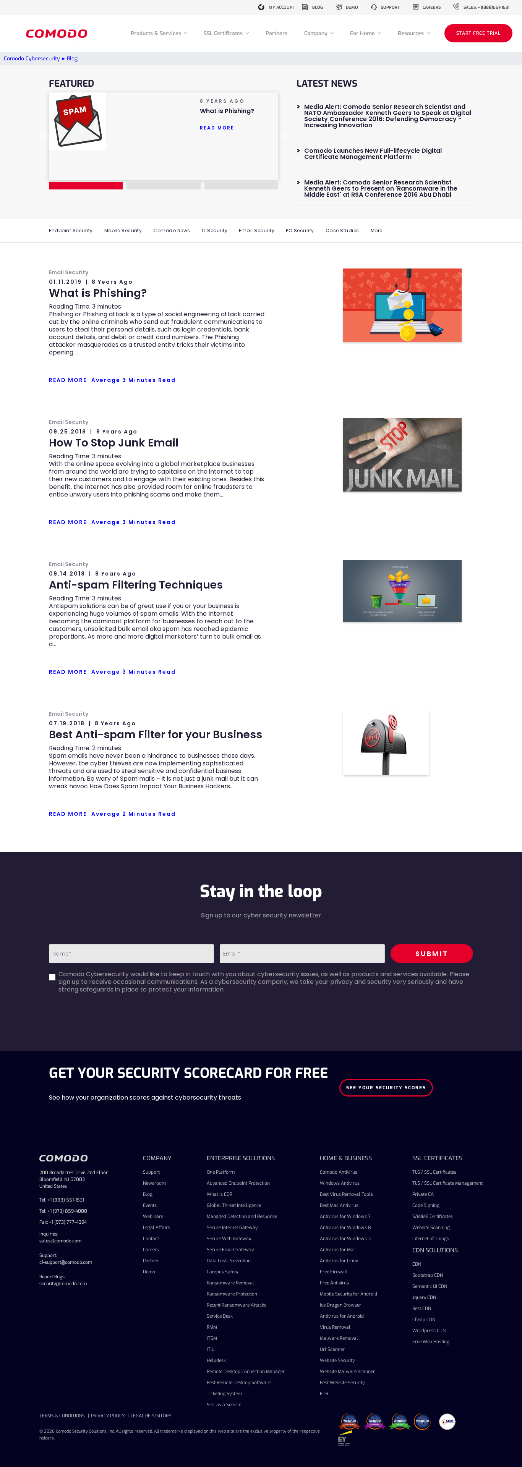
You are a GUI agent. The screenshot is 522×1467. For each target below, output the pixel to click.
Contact (151, 1239)
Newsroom (154, 1183)
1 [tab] (86, 185)
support (390, 7)
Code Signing (425, 1205)
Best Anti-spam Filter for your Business (155, 734)
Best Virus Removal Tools (346, 1194)
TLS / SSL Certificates (434, 1172)
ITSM (212, 1338)
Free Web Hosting (430, 1342)
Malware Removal (339, 1338)
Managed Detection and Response (242, 1216)
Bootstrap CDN (427, 1275)
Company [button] (316, 33)
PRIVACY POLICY (108, 1416)
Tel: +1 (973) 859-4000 (63, 1211)
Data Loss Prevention (229, 1261)
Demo (149, 1272)
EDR (324, 1394)
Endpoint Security (71, 230)
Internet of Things (430, 1239)
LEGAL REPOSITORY (151, 1416)
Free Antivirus (334, 1283)
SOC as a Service (224, 1405)
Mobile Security (123, 230)
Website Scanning (431, 1227)
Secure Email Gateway (230, 1250)
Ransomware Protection (232, 1294)
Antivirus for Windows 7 (345, 1216)
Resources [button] (411, 33)
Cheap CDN (423, 1320)
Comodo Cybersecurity (32, 58)
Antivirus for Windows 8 (345, 1227)
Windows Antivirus (340, 1183)
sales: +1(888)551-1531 (486, 7)
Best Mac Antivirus (339, 1205)
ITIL (210, 1349)
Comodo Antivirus (338, 1172)
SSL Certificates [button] (224, 33)
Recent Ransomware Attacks (236, 1305)
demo (352, 7)
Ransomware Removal (230, 1283)
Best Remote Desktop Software (239, 1383)
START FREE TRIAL (478, 33)
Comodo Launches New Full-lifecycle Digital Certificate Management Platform (373, 153)
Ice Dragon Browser (340, 1305)
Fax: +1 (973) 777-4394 (63, 1222)
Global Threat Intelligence (234, 1205)
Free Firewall (334, 1272)
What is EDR (219, 1194)
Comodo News (171, 230)
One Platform (221, 1172)
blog (317, 7)
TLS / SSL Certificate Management (447, 1183)
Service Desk (220, 1316)
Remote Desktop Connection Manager (246, 1371)
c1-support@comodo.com (65, 1262)
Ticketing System (224, 1394)
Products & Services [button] (157, 33)
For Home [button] (363, 33)
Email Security (256, 230)
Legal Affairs (156, 1227)
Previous (43, 136)
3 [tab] (241, 185)
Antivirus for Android (342, 1316)
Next (284, 136)
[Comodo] (58, 33)
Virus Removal (335, 1327)
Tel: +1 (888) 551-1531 (61, 1200)
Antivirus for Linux (339, 1261)
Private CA (423, 1194)
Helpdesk (216, 1360)
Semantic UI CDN (429, 1286)
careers (432, 7)
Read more (217, 128)
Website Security (337, 1360)
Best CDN (421, 1308)
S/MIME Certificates (432, 1216)
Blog (147, 1194)
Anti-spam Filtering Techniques (136, 584)
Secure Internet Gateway (232, 1227)
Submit (432, 953)
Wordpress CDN (429, 1331)
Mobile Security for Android (348, 1294)
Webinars (153, 1216)
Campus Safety (222, 1272)
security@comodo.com (63, 1284)
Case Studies (342, 230)
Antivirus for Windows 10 (346, 1239)
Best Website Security (342, 1383)
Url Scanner (332, 1349)
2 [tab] (163, 185)
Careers (151, 1250)
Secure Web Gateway (229, 1239)
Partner (151, 1261)
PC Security (300, 230)
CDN (416, 1264)
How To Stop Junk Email (113, 442)
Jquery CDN (424, 1297)
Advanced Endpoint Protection (238, 1183)
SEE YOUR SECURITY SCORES (386, 1088)
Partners (276, 33)
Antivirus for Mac (338, 1250)
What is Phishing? (98, 293)
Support (151, 1172)
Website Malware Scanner (347, 1371)
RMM (212, 1327)
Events (150, 1205)
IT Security (215, 230)
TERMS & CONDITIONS (62, 1416)
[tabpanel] (163, 121)
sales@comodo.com (60, 1241)
